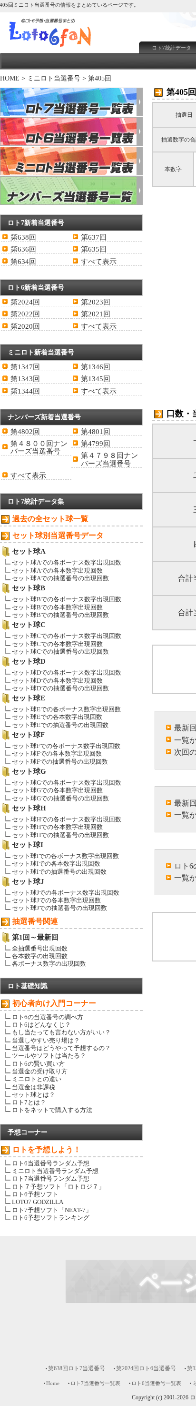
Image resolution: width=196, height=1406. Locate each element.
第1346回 (95, 367)
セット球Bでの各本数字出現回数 (57, 607)
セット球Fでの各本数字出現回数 (57, 753)
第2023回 (95, 302)
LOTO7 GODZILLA (37, 1201)
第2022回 (25, 314)
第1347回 (25, 367)
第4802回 (25, 431)
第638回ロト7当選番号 (76, 1368)
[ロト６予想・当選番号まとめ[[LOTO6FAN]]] (67, 48)
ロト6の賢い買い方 (38, 1063)
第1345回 (95, 379)
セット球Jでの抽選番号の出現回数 (59, 907)
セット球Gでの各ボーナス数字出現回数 (66, 782)
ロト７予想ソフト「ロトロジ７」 (58, 1186)
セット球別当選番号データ (58, 535)
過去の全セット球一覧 (50, 518)
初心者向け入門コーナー (54, 1003)
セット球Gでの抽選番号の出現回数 (60, 798)
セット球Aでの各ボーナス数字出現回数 (66, 562)
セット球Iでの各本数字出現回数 (56, 863)
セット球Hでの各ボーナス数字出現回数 (66, 819)
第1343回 (25, 379)
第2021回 (95, 314)
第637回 (94, 237)
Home (52, 1383)
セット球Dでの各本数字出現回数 (57, 680)
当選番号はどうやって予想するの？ (61, 1048)
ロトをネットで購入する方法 (52, 1109)
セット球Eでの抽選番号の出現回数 (60, 724)
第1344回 (25, 391)
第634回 (23, 261)
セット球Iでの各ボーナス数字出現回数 (65, 856)
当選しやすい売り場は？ (46, 1040)
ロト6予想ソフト (35, 1194)
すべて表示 (99, 261)
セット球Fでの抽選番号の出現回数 (60, 761)
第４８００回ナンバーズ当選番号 (39, 447)
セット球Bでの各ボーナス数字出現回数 (66, 599)
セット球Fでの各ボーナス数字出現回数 (66, 745)
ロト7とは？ (29, 1102)
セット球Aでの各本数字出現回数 (57, 570)
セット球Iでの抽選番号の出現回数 (59, 871)
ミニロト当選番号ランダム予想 (55, 1170)
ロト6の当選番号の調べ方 (47, 1017)
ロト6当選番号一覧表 (156, 1383)
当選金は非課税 (33, 1087)
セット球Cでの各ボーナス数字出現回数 (66, 635)
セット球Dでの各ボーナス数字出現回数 (66, 672)
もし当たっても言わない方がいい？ (61, 1032)
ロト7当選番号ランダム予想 (50, 1178)
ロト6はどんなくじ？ (41, 1024)
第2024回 (25, 302)
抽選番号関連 (35, 921)
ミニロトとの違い (36, 1078)
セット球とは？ (33, 1094)
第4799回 (95, 443)
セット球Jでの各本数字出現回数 (56, 900)
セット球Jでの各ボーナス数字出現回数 (65, 892)
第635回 (94, 249)
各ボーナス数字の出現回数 (49, 963)
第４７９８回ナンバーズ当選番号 (109, 459)
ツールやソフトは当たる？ (49, 1055)
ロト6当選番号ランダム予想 (50, 1163)
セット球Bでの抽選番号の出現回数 (60, 614)
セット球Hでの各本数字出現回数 (57, 826)
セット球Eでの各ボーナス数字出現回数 (66, 709)
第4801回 (95, 431)
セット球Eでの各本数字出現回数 (57, 716)
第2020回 (25, 326)
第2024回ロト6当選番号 (146, 1368)
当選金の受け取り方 (40, 1071)
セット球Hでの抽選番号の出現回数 (60, 835)
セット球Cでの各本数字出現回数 (57, 643)
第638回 (23, 237)
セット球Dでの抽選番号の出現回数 (60, 688)
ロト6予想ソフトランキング (50, 1217)
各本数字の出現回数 (40, 956)
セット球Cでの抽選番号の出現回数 (60, 651)
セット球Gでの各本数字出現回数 (57, 790)
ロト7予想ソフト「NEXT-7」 (52, 1210)
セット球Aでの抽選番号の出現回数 (60, 578)
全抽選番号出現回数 (40, 948)
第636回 (23, 249)
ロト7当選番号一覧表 (95, 1383)
